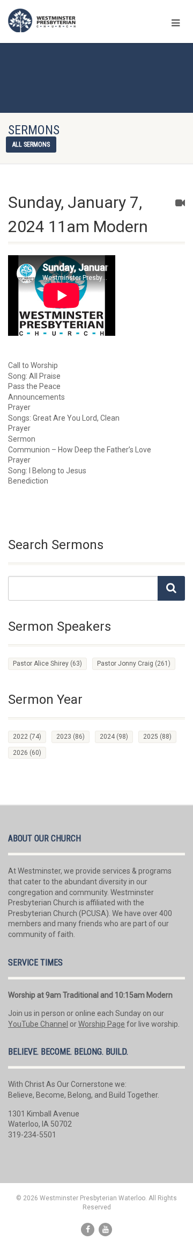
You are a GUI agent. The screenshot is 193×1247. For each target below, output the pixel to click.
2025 (157, 736)
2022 (27, 736)
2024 (114, 736)
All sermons (31, 144)
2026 (27, 752)
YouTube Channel (38, 1024)
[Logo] (64, 20)
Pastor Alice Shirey (47, 663)
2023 (70, 736)
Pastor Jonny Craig (133, 663)
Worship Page (101, 1024)
